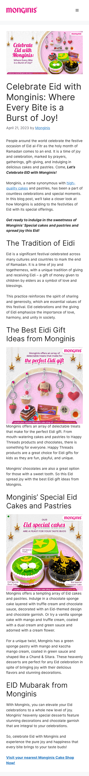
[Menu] (77, 10)
